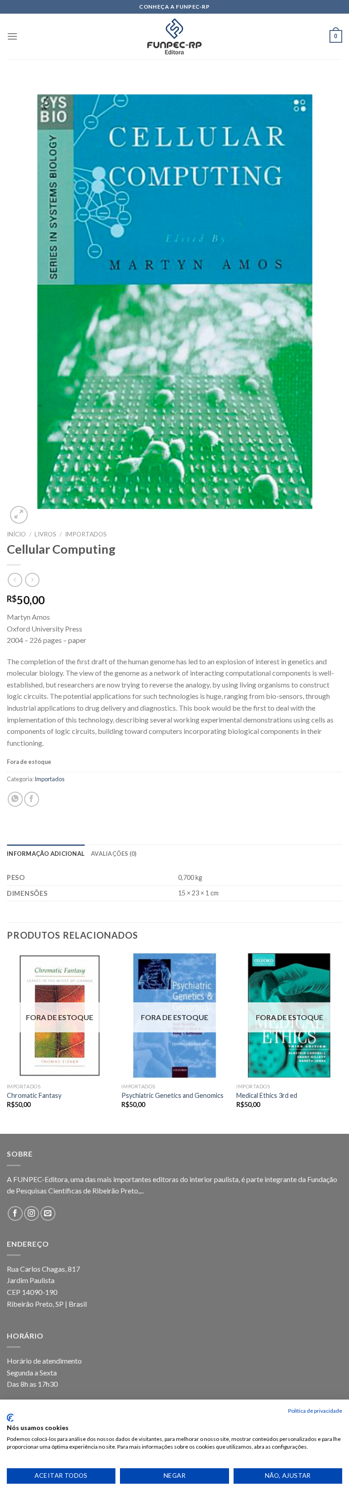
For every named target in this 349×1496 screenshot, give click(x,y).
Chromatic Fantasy (34, 1095)
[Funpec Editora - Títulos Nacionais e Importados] (174, 36)
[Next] (342, 1042)
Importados (86, 534)
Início (16, 534)
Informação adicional (46, 853)
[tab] (46, 853)
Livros (45, 534)
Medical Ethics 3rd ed (266, 1095)
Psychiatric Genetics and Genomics (172, 1095)
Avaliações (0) (114, 853)
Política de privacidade (315, 1410)
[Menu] (12, 36)
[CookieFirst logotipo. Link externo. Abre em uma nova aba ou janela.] (10, 1418)
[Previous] (7, 1042)
